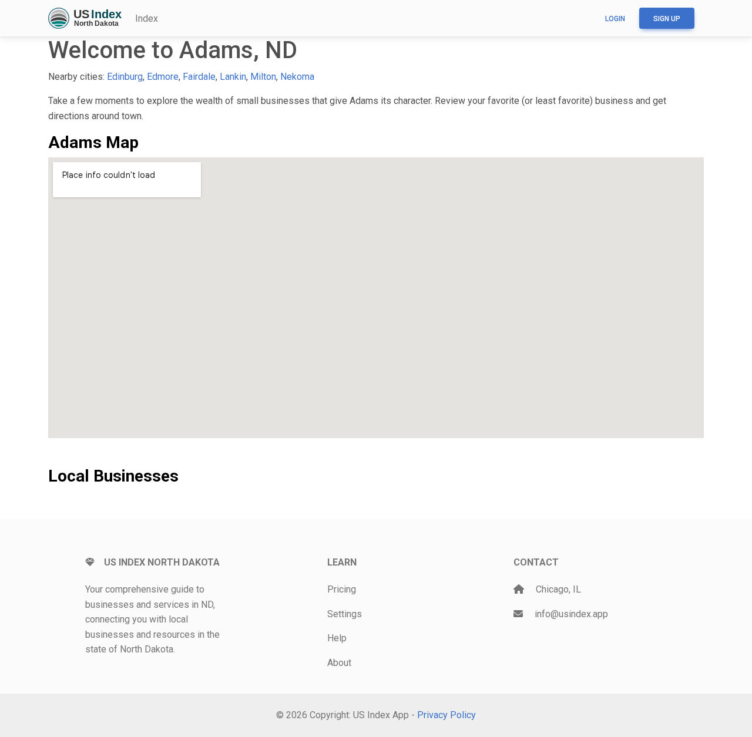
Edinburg (125, 76)
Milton (263, 76)
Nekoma (297, 76)
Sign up (666, 19)
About (339, 662)
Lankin (233, 76)
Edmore (163, 76)
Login (615, 19)
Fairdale (199, 76)
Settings (344, 614)
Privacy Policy (446, 715)
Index (146, 18)
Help (337, 638)
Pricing (341, 589)
